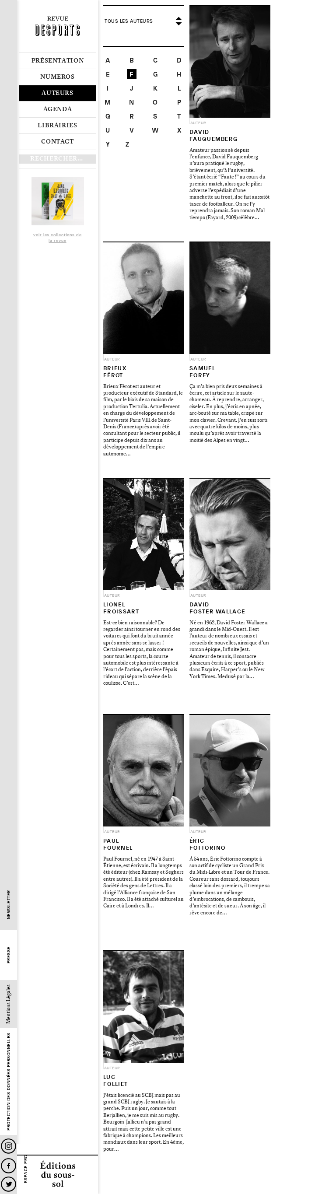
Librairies (57, 126)
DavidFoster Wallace (217, 608)
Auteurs (58, 93)
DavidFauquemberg (213, 135)
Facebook (8, 1165)
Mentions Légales (8, 1004)
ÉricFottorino (207, 844)
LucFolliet (115, 1080)
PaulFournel (118, 844)
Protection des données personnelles (8, 1082)
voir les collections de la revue (57, 238)
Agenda (57, 109)
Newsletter (8, 905)
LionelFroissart (121, 608)
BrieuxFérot (114, 371)
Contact (57, 142)
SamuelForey (202, 371)
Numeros (57, 77)
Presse (8, 955)
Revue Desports (57, 26)
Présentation (58, 61)
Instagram (8, 1146)
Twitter (8, 1184)
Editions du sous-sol (57, 1174)
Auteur (198, 123)
